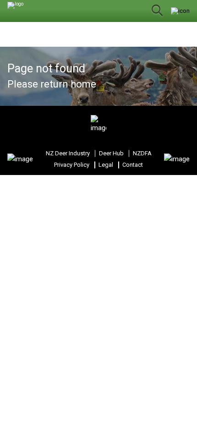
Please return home (51, 84)
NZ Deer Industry (68, 153)
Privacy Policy (71, 164)
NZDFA (142, 153)
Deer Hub (111, 153)
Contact (132, 164)
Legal (105, 164)
